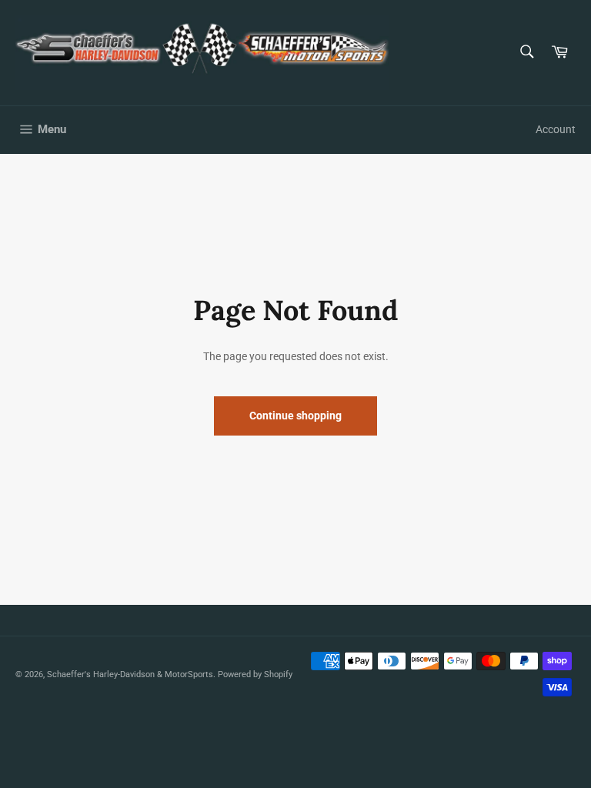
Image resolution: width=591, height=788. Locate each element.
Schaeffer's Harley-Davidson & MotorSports (130, 674)
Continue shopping (295, 415)
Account (556, 129)
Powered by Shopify (255, 674)
